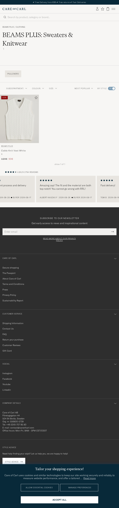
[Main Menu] (113, 8)
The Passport (8, 273)
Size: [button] (51, 88)
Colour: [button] (36, 88)
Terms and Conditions (13, 284)
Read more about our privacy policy (59, 239)
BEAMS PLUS (8, 27)
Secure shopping (10, 267)
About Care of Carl (11, 278)
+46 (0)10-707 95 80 (16, 424)
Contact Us (8, 328)
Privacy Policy (9, 295)
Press (5, 289)
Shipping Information (12, 323)
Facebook (7, 378)
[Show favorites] (102, 9)
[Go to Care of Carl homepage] (14, 9)
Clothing (20, 27)
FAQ (4, 334)
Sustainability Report (12, 300)
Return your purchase (12, 339)
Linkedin (6, 389)
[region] (59, 189)
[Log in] (97, 9)
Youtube (6, 384)
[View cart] (107, 9)
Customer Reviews (11, 345)
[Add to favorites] (35, 98)
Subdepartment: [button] (15, 88)
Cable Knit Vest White (13, 150)
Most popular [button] (82, 88)
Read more (89, 478)
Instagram (7, 373)
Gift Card (7, 350)
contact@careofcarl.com (22, 427)
